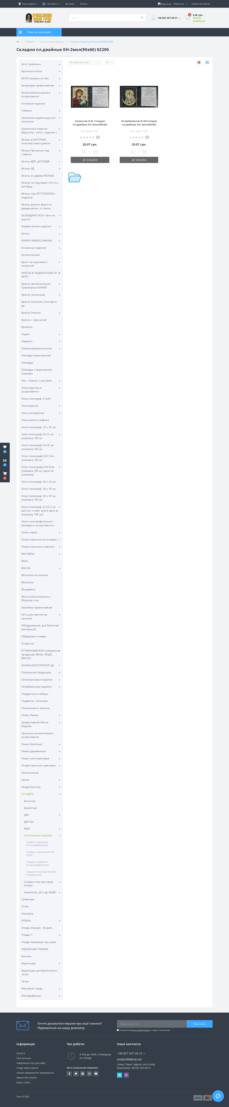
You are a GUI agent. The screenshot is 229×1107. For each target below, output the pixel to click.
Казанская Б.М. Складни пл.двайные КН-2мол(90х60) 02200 (90, 124)
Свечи (25, 779)
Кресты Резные (31, 312)
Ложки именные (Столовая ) (39, 539)
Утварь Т (26, 934)
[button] (5, 475)
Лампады (27, 362)
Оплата (83, 3)
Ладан (25, 334)
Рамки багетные (31, 744)
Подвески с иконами (34, 701)
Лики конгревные (32, 413)
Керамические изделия (36, 226)
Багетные (29, 801)
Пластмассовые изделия (36, 679)
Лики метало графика (35, 420)
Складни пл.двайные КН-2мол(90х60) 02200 (37, 863)
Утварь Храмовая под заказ (38, 942)
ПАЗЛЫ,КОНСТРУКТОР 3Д (37, 665)
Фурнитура (28, 963)
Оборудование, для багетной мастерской (40, 627)
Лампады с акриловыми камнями (36, 371)
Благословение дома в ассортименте (35, 94)
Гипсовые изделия (33, 103)
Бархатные (30, 807)
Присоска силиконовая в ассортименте (37, 735)
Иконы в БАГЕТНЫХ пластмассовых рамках (35, 141)
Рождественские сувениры (38, 765)
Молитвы (27, 582)
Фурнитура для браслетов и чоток (39, 972)
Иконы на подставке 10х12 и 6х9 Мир (39, 184)
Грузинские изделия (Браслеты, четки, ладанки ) (38, 130)
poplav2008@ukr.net (129, 1059)
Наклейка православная (36, 607)
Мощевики (28, 589)
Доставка (69, 3)
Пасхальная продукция (36, 672)
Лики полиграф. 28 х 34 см (38, 488)
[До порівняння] (106, 80)
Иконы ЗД (27, 168)
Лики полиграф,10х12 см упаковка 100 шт (37, 436)
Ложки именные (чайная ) (38, 546)
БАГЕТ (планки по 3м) (34, 78)
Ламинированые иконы (36, 348)
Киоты (25, 233)
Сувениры (27, 899)
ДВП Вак (29, 821)
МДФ (27, 828)
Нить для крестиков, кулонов (34, 616)
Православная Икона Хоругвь (34, 724)
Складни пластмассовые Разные (38, 883)
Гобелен (26, 110)
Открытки (27, 643)
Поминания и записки (35, 708)
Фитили (26, 956)
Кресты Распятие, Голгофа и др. (39, 303)
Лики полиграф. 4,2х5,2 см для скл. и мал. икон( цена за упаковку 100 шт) (39, 510)
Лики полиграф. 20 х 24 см (38, 481)
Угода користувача (140, 1030)
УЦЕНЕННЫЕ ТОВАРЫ (34, 949)
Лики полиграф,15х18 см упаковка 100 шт (37, 447)
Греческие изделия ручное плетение (38, 119)
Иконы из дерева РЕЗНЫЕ (37, 175)
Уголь (25, 906)
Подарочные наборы (34, 693)
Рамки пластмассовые (35, 758)
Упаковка (27, 913)
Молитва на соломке (34, 575)
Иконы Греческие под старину (35, 152)
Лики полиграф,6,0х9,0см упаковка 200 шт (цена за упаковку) (37, 470)
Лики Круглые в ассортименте (31, 389)
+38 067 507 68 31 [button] (129, 1053)
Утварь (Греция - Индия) (36, 927)
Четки (25, 981)
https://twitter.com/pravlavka (75, 1073)
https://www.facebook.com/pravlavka (69, 1073)
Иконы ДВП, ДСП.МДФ (35, 161)
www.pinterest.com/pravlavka (82, 1073)
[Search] (142, 17)
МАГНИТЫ (27, 553)
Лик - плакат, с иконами (36, 380)
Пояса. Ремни (30, 715)
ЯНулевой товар (31, 988)
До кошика (90, 159)
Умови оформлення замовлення (35, 1072)
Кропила (26, 327)
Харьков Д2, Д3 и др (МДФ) (40, 892)
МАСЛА (26, 568)
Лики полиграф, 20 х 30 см (38, 427)
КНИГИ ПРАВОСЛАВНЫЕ (36, 240)
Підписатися (199, 1023)
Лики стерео (29, 532)
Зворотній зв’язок (26, 1077)
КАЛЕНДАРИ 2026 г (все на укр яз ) (38, 217)
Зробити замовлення (199, 19)
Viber (126, 1075)
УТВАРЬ (26, 920)
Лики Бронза (29, 405)
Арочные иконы (31, 71)
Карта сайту (23, 1082)
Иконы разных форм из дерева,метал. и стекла (36, 206)
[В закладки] (106, 75)
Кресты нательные (33, 294)
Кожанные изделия (33, 247)
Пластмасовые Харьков (52, 41)
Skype (119, 1075)
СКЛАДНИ (30, 41)
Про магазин (23, 1058)
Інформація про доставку (30, 1063)
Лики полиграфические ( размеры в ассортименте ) (37, 523)
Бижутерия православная (37, 85)
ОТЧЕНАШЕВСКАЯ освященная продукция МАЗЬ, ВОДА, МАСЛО (40, 654)
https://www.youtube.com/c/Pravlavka (96, 1073)
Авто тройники (31, 64)
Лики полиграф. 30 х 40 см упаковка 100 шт (38, 497)
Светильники (30, 772)
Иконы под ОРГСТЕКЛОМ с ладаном (38, 195)
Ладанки (27, 341)
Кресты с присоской (34, 319)
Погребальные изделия (36, 686)
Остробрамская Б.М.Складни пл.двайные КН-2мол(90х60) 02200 (139, 124)
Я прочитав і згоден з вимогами (145, 1030)
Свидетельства (30, 787)
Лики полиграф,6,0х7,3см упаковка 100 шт (37, 458)
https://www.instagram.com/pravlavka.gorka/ (89, 1073)
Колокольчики (30, 254)
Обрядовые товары (33, 636)
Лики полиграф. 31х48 (35, 398)
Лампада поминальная (36, 355)
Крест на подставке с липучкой (34, 263)
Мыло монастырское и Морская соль (35, 598)
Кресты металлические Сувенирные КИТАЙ (36, 285)
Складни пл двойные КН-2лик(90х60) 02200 (37, 844)
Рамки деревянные (33, 751)
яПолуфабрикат (31, 995)
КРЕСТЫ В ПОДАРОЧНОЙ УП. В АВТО (40, 274)
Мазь (24, 560)
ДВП (26, 814)
